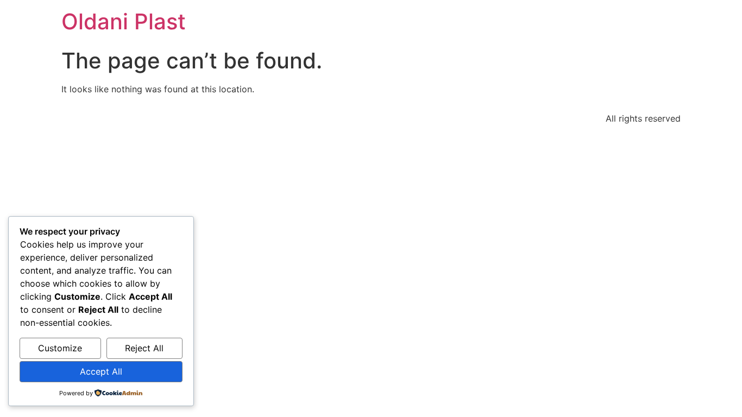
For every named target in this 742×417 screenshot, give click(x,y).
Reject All (144, 348)
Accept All (101, 371)
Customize (60, 348)
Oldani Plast (123, 21)
